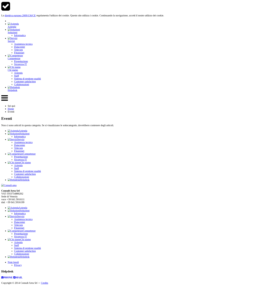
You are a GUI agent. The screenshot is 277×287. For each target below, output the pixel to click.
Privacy (18, 265)
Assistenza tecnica (23, 142)
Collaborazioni (21, 177)
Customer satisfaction (25, 174)
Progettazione (21, 156)
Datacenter (19, 145)
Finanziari (19, 151)
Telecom (18, 148)
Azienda (18, 165)
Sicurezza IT (20, 159)
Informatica (20, 136)
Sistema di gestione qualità (27, 171)
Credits (44, 283)
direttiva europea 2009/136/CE (20, 15)
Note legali (13, 262)
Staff (16, 168)
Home (11, 108)
